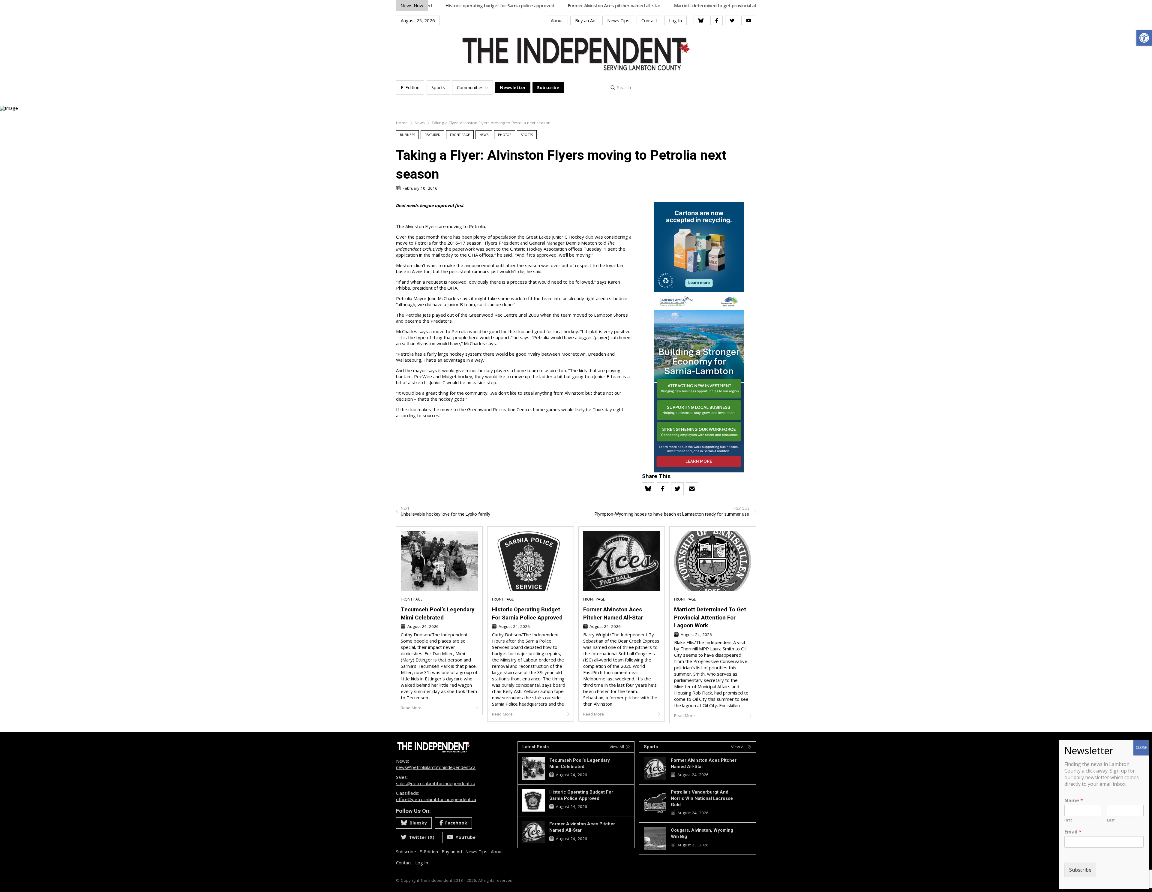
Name (1073, 800)
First (1068, 820)
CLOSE (1141, 747)
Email (1073, 832)
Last (1110, 820)
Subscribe (1080, 869)
